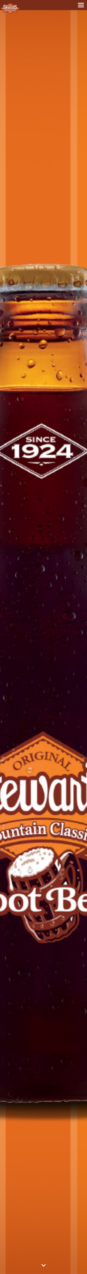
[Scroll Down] (43, 1267)
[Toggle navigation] (81, 5)
